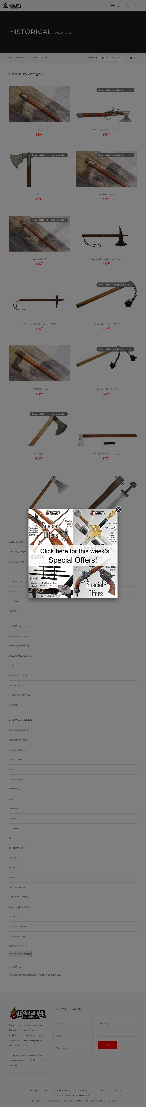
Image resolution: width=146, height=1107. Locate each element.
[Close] (117, 509)
